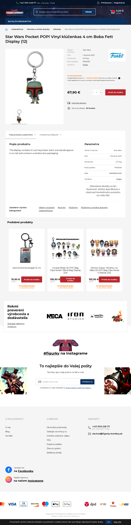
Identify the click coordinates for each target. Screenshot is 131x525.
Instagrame (35, 480)
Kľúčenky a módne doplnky (38, 29)
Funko (85, 65)
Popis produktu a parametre (21, 135)
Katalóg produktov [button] (19, 21)
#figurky (51, 353)
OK (108, 522)
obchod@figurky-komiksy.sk (107, 434)
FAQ (49, 440)
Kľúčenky (57, 29)
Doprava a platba (54, 444)
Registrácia (119, 3)
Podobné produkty (49, 135)
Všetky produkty (47, 207)
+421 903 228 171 (27, 3)
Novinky (62, 207)
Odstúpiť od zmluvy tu (57, 431)
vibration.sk (75, 516)
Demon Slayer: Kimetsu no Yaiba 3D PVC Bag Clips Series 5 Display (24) (104, 270)
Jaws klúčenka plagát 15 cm (27, 268)
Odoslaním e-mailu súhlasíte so (65, 388)
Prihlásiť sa (87, 382)
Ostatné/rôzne (17, 29)
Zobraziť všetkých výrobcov (15, 325)
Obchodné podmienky (57, 427)
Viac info (117, 522)
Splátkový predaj (54, 453)
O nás (7, 427)
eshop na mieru (57, 516)
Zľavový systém (54, 448)
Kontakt (9, 436)
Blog (7, 431)
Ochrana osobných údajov (58, 436)
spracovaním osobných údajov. (78, 388)
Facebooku (25, 471)
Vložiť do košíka (115, 92)
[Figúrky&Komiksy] (14, 12)
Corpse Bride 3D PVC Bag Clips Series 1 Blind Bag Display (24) (65, 270)
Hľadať (88, 12)
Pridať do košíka (31, 280)
